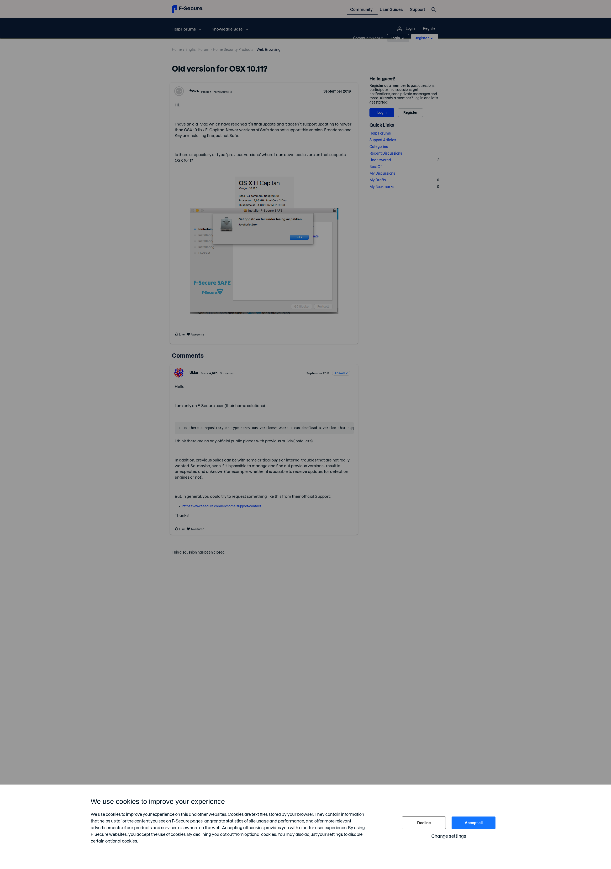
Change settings (448, 836)
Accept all (474, 823)
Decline (424, 823)
